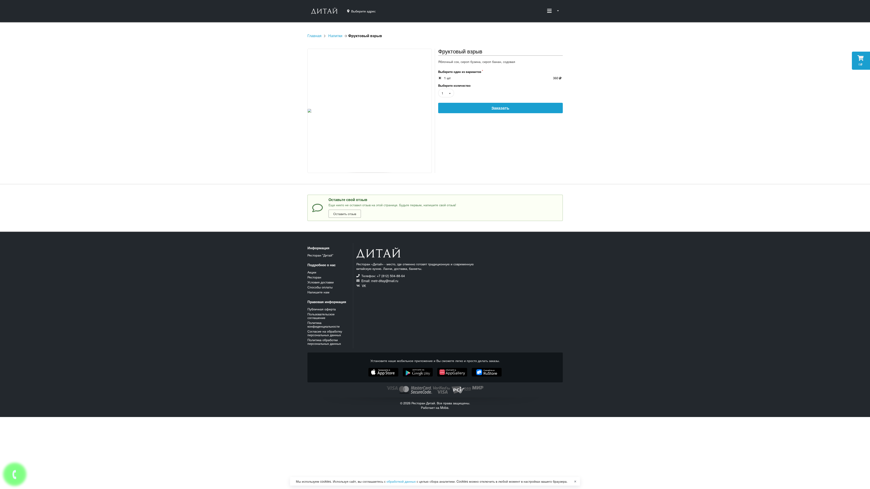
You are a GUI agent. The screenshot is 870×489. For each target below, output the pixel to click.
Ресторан (314, 277)
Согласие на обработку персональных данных (324, 333)
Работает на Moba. (435, 407)
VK (363, 285)
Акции (311, 272)
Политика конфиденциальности (323, 324)
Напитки (335, 36)
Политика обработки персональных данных (324, 341)
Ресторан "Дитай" (320, 255)
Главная (314, 36)
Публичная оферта (321, 309)
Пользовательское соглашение (321, 316)
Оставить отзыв (344, 213)
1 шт (447, 78)
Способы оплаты (320, 287)
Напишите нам (318, 292)
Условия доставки (320, 282)
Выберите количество (454, 85)
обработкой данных (402, 481)
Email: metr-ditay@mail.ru (379, 280)
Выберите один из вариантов (459, 72)
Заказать (500, 108)
